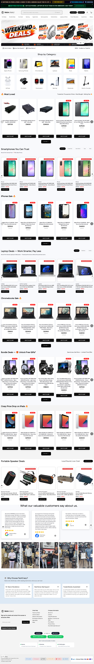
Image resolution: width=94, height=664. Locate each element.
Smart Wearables (74, 17)
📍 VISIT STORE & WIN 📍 (11, 2)
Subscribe (26, 622)
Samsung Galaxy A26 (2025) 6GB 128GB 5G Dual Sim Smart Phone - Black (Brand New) (9, 184)
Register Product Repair (8, 628)
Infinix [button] (90, 148)
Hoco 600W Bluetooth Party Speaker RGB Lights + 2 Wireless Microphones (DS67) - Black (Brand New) (28, 493)
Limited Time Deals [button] (88, 461)
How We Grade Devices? (54, 625)
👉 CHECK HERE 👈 (88, 2)
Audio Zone (84, 17)
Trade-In (47, 633)
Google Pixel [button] (70, 148)
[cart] (91, 12)
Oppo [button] (85, 148)
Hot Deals (4, 17)
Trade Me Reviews (52, 616)
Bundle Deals (12, 17)
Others (91, 17)
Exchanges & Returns (37, 618)
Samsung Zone (44, 17)
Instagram (37, 658)
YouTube (59, 658)
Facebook (29, 658)
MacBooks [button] (83, 250)
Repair (39, 633)
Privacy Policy (51, 624)
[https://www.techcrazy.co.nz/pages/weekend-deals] (47, 33)
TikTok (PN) (51, 658)
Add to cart (10, 136)
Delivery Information (37, 616)
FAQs (33, 622)
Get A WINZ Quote (39, 636)
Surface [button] (90, 250)
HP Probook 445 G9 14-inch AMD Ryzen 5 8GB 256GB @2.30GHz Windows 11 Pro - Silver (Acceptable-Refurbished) (46, 286)
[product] (9, 168)
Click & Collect (36, 614)
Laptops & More (64, 17)
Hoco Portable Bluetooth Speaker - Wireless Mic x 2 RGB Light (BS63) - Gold (65, 493)
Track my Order (36, 612)
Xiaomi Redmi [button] (78, 148)
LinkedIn (66, 658)
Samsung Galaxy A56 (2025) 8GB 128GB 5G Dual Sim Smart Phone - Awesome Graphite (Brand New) (84, 184)
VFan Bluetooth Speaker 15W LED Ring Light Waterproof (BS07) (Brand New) (9, 493)
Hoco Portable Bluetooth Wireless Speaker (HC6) (84, 493)
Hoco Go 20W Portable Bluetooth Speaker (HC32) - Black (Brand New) (47, 493)
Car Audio (20, 17)
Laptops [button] (76, 250)
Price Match (51, 622)
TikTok (43, 658)
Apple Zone (35, 17)
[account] (87, 12)
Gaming (28, 17)
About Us (50, 612)
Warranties (35, 620)
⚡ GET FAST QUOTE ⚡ (79, 5)
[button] (2, 121)
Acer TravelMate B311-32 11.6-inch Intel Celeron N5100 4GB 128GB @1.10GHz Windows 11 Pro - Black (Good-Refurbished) (65, 286)
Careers (50, 614)
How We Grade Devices (56, 636)
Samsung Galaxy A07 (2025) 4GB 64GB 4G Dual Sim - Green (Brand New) (46, 184)
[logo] (8, 12)
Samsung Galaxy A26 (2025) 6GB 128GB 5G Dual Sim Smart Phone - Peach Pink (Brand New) (65, 184)
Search (58, 12)
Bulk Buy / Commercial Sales (53, 619)
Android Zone (54, 17)
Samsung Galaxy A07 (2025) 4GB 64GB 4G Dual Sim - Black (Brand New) (27, 184)
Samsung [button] (62, 148)
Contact (56, 633)
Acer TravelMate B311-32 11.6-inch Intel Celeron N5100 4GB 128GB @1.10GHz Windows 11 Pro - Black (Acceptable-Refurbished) (9, 286)
